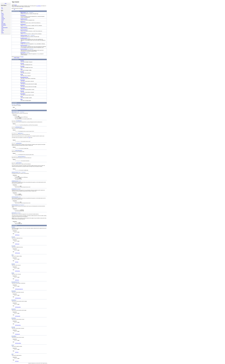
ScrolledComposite (4, 27)
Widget (2, 32)
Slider (2, 28)
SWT (2, 8)
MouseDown (23, 80)
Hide (21, 69)
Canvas (2, 14)
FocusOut (22, 66)
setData (18, 57)
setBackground (24, 38)
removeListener (24, 35)
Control (2, 19)
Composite (3, 18)
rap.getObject (39, 5)
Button (2, 13)
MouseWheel (23, 93)
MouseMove (23, 88)
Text (2, 31)
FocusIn (22, 63)
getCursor (23, 21)
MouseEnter (23, 82)
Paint (22, 96)
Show (21, 99)
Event (2, 21)
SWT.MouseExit (17, 316)
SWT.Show (17, 361)
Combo (2, 17)
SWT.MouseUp (17, 334)
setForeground (24, 45)
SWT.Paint (16, 352)
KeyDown (22, 71)
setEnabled (23, 42)
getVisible (23, 32)
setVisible (23, 52)
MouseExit (23, 85)
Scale (2, 26)
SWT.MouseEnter (18, 307)
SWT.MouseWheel (18, 343)
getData (15, 57)
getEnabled (23, 24)
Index (6, 3)
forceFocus (23, 15)
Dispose (22, 60)
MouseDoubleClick (24, 77)
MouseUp (22, 91)
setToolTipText (24, 49)
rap (1, 7)
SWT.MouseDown (18, 298)
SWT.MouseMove (18, 325)
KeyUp (22, 74)
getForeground (24, 27)
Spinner (2, 30)
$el (14, 9)
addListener (23, 12)
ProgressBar (3, 23)
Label (2, 22)
